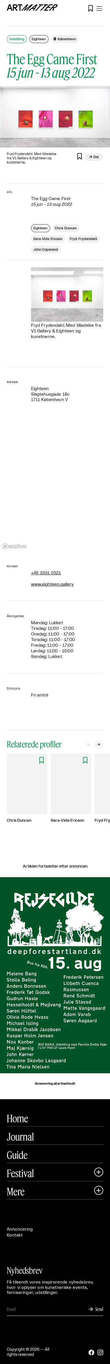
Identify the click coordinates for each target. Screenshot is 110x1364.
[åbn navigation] (99, 8)
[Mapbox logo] (14, 546)
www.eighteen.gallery (52, 584)
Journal (20, 1136)
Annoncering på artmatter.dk (55, 1083)
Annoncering (20, 1229)
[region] (55, 483)
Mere (16, 1191)
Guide (17, 1155)
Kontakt (15, 1235)
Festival (20, 1173)
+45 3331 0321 (46, 573)
